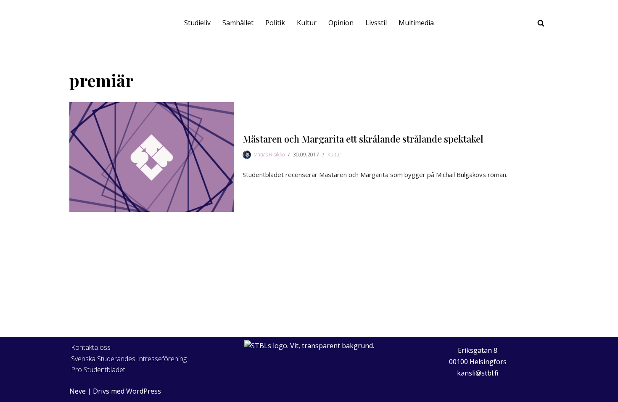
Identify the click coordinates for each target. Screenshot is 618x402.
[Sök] (540, 22)
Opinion (341, 22)
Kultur (307, 22)
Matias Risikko (269, 154)
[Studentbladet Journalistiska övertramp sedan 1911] (86, 23)
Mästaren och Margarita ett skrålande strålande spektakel (363, 138)
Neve (77, 391)
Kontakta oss (91, 347)
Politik (275, 22)
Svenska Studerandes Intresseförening (129, 358)
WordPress (143, 391)
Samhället (238, 22)
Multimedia (416, 22)
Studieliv (197, 22)
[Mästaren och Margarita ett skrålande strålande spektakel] (151, 157)
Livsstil (376, 22)
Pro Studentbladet (98, 369)
